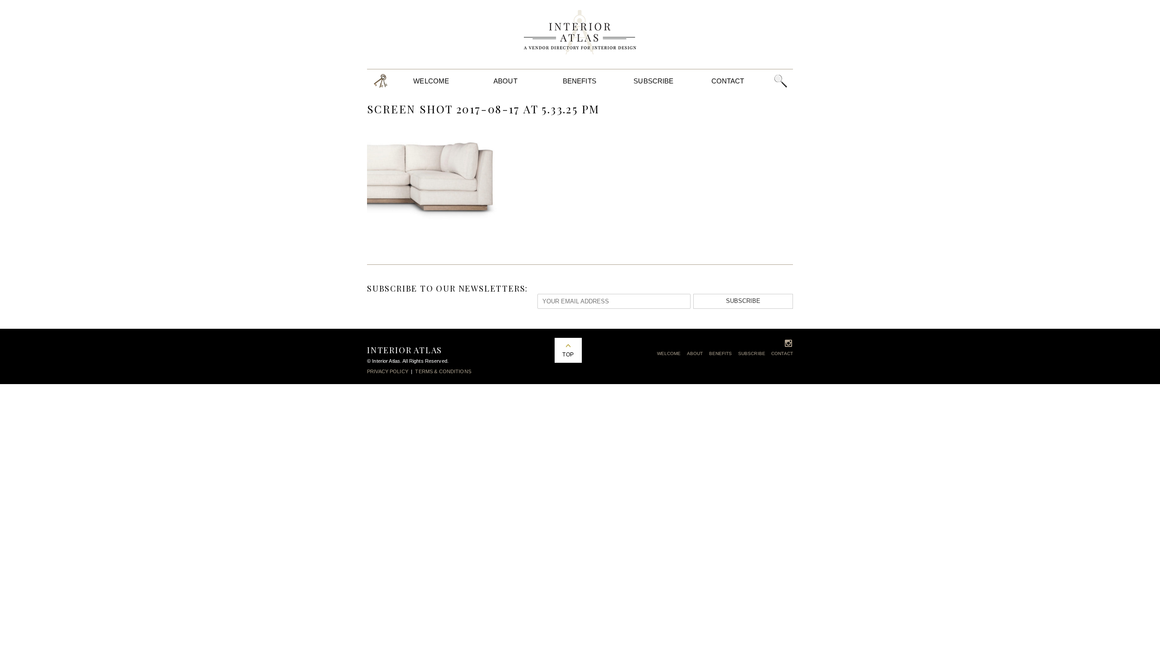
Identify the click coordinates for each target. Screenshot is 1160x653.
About (505, 81)
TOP (567, 354)
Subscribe (653, 81)
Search (780, 81)
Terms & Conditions (443, 371)
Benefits (579, 81)
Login (380, 81)
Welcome (431, 81)
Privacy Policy (387, 371)
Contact (727, 81)
